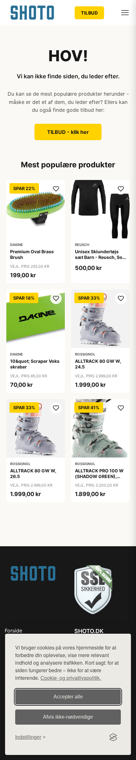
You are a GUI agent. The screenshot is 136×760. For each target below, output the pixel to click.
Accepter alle (68, 696)
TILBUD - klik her (68, 132)
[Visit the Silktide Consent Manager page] (113, 737)
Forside (13, 630)
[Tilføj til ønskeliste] (56, 188)
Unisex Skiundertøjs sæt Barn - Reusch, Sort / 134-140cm (100, 257)
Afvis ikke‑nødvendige (68, 717)
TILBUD (89, 12)
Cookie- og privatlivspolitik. (70, 677)
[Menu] (125, 12)
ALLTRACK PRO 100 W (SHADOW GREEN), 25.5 (99, 476)
